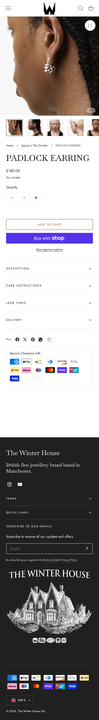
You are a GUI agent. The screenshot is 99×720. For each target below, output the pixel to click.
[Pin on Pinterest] (32, 339)
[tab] (14, 127)
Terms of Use (50, 560)
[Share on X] (25, 339)
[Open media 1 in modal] (90, 25)
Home (9, 145)
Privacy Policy (69, 560)
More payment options (49, 249)
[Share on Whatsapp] (40, 339)
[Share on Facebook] (17, 339)
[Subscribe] (87, 548)
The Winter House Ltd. (31, 711)
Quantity (12, 187)
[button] (8, 8)
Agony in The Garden (34, 145)
